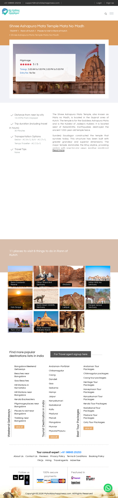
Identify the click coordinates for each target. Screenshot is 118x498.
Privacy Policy (57, 456)
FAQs (40, 460)
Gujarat (13, 31)
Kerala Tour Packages (95, 403)
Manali (52, 418)
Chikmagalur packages (96, 373)
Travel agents (61, 460)
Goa (51, 383)
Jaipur (52, 396)
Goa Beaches (21, 381)
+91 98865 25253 (12, 3)
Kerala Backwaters (24, 399)
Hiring (48, 460)
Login (99, 3)
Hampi (52, 392)
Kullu (51, 409)
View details (20, 277)
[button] (89, 14)
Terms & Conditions (77, 456)
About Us (18, 456)
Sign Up (110, 3)
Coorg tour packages (94, 378)
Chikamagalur (56, 370)
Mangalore (55, 422)
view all (19, 426)
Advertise (75, 460)
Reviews (43, 456)
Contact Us (31, 456)
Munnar (53, 426)
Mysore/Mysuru (57, 431)
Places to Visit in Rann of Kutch (52, 31)
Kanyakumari (56, 401)
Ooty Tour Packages (94, 422)
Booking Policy (96, 456)
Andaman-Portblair (59, 366)
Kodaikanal (55, 405)
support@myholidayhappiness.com (42, 3)
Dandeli (53, 379)
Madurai (53, 414)
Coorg (52, 375)
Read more (58, 150)
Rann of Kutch (27, 31)
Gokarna (53, 388)
